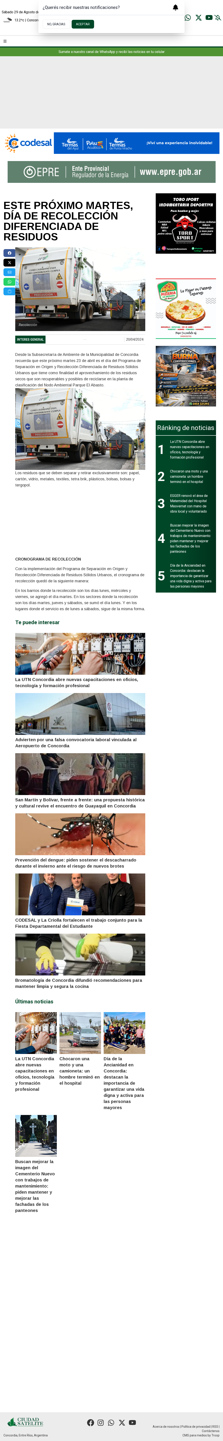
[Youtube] (209, 17)
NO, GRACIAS (56, 24)
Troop (215, 1435)
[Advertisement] (111, 95)
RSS (215, 1426)
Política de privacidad (195, 1426)
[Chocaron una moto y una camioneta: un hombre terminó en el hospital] (80, 1033)
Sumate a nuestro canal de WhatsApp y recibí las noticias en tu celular (112, 52)
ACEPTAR (83, 24)
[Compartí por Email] (9, 272)
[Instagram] (101, 1422)
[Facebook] (90, 1422)
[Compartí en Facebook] (9, 253)
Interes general (30, 339)
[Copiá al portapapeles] (9, 291)
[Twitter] (198, 17)
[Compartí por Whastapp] (9, 282)
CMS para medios (194, 1435)
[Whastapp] (188, 17)
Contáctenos (211, 1431)
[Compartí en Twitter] (9, 263)
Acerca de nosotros (166, 1426)
